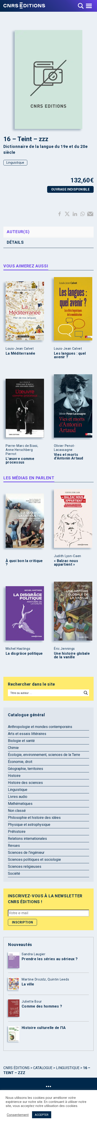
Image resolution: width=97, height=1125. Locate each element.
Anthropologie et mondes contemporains (40, 727)
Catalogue (42, 1068)
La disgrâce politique (24, 653)
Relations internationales (27, 838)
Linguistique (15, 162)
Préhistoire (16, 831)
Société (14, 873)
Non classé (17, 810)
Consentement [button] (18, 1115)
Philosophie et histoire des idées (34, 817)
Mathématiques (20, 803)
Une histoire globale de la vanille (72, 655)
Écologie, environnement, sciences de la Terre (44, 755)
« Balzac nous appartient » (66, 562)
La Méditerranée (20, 353)
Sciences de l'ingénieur (26, 852)
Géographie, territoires (25, 769)
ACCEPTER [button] (41, 1114)
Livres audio (17, 796)
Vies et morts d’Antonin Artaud (68, 456)
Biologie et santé (21, 741)
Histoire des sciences (25, 783)
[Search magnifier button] (85, 692)
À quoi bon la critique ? (24, 562)
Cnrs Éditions (16, 1068)
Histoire (14, 776)
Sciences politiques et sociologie (34, 859)
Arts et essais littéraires (27, 734)
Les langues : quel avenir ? (70, 355)
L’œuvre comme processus (20, 460)
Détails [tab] (15, 242)
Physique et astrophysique (29, 824)
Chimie (13, 748)
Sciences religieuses (24, 866)
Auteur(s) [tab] (18, 231)
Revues (14, 845)
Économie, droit (20, 762)
